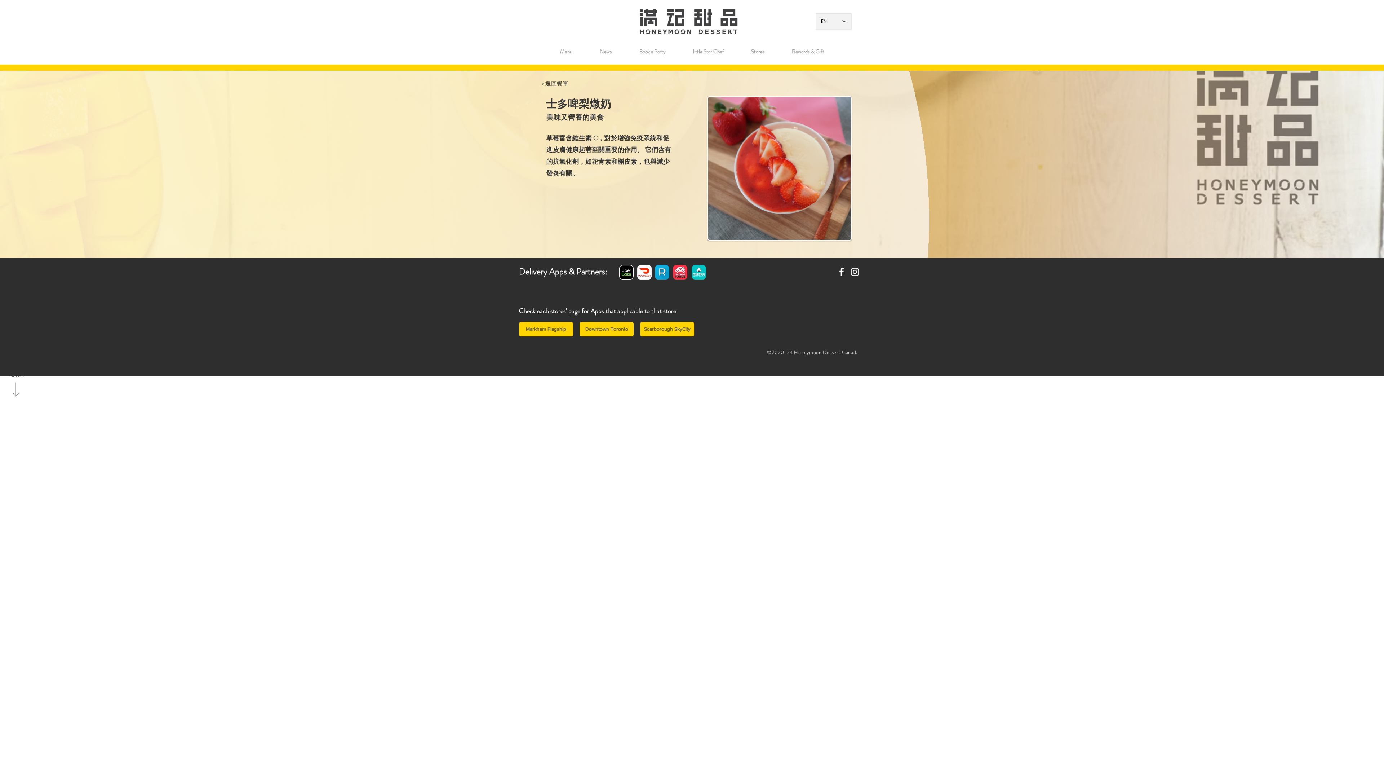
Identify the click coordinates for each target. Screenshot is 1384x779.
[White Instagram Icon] (855, 272)
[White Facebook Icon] (841, 272)
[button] (757, 51)
